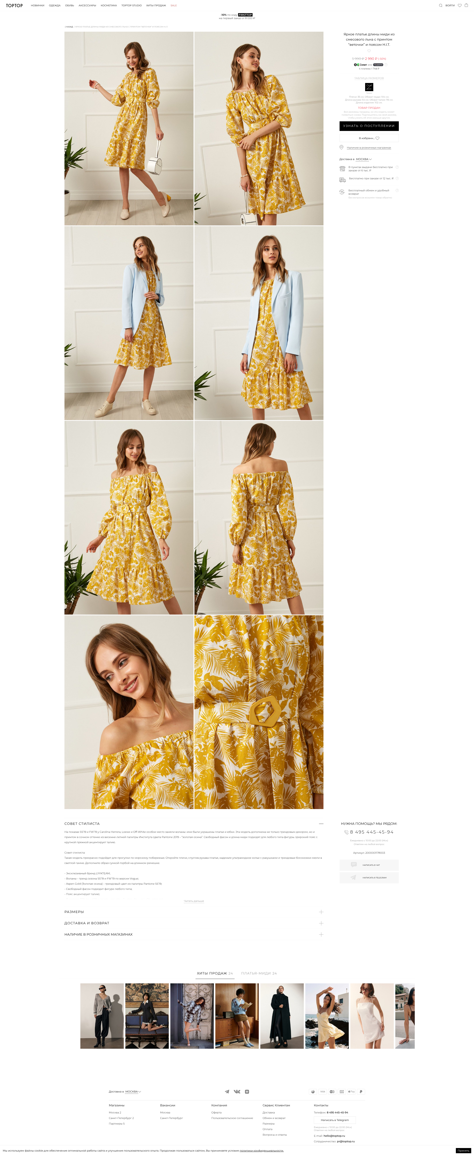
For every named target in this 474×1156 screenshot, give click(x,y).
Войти (450, 5)
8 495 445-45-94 (337, 1112)
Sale (174, 5)
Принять (463, 1150)
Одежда (55, 5)
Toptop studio (131, 5)
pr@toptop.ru (346, 1141)
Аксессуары (87, 5)
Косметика (109, 5)
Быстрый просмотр (102, 1040)
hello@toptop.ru (334, 1135)
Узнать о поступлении (369, 126)
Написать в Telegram (335, 1120)
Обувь (69, 5)
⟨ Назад (69, 27)
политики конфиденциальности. (262, 1150)
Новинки (37, 5)
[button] (193, 823)
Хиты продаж (156, 5)
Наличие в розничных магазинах (369, 147)
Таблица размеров (369, 78)
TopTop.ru (14, 5)
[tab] (215, 975)
